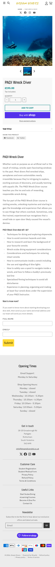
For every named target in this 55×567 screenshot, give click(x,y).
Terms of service (34, 557)
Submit (8, 343)
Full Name (8, 319)
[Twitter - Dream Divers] (20, 12)
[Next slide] (34, 71)
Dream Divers (15, 555)
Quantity (8, 96)
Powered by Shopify (30, 555)
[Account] (46, 3)
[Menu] (4, 3)
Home (20, 9)
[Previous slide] (21, 71)
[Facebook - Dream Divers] (25, 12)
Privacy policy (20, 557)
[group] (27, 71)
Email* (6, 330)
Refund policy (44, 555)
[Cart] (50, 3)
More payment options (27, 121)
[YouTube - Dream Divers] (34, 12)
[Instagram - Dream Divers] (30, 12)
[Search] (8, 3)
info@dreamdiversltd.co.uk (27, 449)
